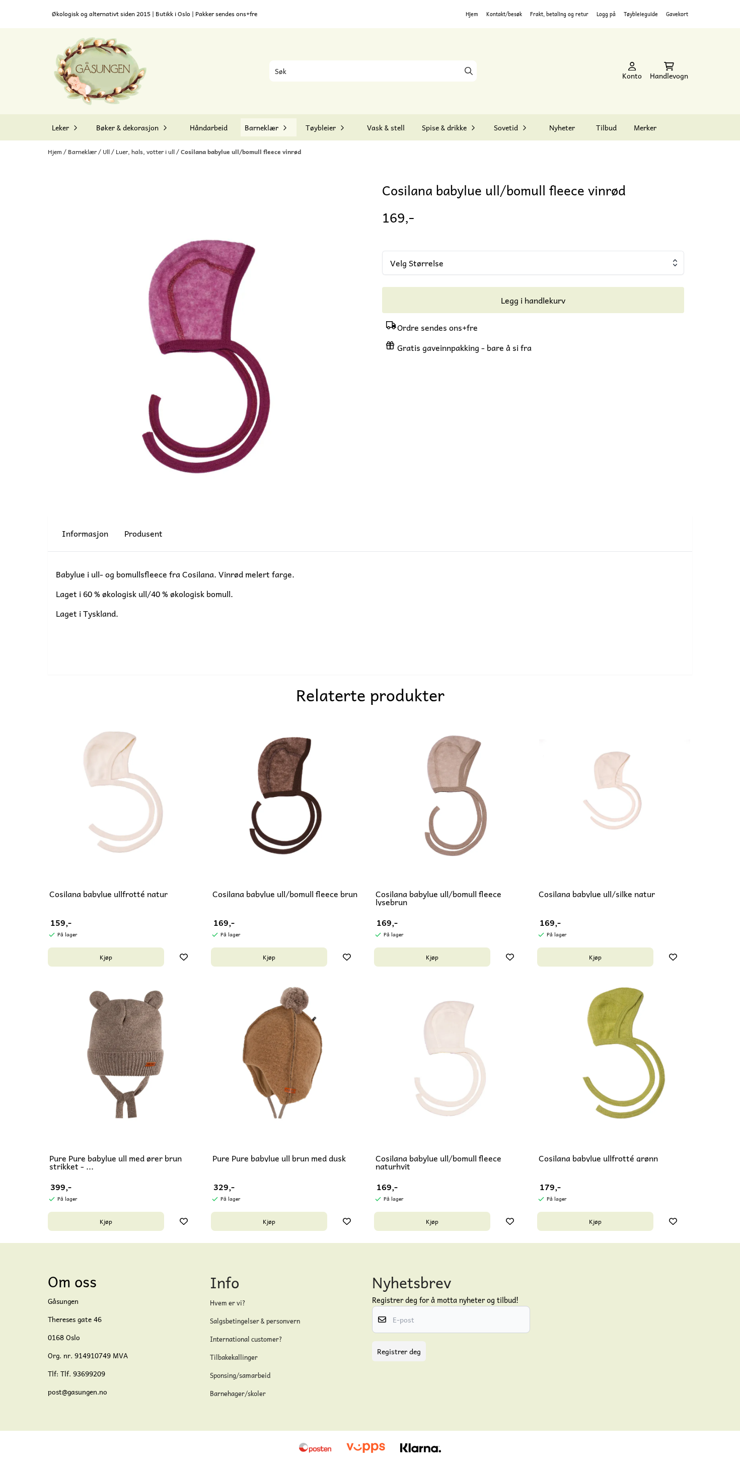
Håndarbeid (209, 127)
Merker (645, 127)
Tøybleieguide (641, 14)
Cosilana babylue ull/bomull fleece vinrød (241, 151)
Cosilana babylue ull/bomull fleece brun (284, 894)
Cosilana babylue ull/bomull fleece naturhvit (438, 1162)
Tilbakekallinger (234, 1357)
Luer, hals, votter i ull (146, 151)
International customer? (246, 1339)
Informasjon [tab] (85, 533)
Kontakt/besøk (504, 14)
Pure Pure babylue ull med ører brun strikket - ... (115, 1162)
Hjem (472, 14)
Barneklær (83, 151)
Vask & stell (386, 127)
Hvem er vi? (228, 1302)
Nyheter (562, 127)
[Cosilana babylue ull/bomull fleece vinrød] (206, 339)
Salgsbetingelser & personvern (255, 1320)
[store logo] (100, 71)
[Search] (469, 71)
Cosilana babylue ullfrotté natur (108, 894)
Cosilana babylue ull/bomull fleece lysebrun (438, 898)
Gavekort (677, 14)
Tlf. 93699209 (82, 1373)
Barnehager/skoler (238, 1393)
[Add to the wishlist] (184, 957)
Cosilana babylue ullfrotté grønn (598, 1158)
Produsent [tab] (143, 533)
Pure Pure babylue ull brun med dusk (279, 1158)
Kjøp (106, 957)
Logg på (606, 14)
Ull (107, 151)
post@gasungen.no (77, 1391)
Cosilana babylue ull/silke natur (597, 894)
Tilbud (606, 127)
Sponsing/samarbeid (240, 1375)
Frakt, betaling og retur (559, 14)
